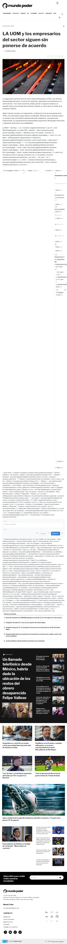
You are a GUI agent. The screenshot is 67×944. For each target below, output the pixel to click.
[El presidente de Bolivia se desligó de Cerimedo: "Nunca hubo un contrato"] (17, 833)
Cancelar (43, 533)
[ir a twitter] (5, 932)
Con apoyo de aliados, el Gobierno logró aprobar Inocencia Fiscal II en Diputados (43, 862)
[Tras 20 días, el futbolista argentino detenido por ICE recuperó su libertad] (17, 763)
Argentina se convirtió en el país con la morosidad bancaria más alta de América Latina (17, 745)
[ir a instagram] (15, 932)
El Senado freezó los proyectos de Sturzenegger (42, 658)
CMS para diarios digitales (57, 941)
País (54, 13)
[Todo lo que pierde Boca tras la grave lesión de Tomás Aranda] (50, 763)
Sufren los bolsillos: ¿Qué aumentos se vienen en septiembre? (43, 851)
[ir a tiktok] (20, 932)
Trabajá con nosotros (10, 927)
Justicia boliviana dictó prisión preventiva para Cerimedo (25, 641)
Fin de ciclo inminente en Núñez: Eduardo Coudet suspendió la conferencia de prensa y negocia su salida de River (43, 841)
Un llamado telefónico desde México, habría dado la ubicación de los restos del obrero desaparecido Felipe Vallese (17, 678)
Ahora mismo (7, 13)
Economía (33, 13)
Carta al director (8, 919)
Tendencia (48, 13)
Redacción (6, 917)
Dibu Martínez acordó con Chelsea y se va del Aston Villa (43, 679)
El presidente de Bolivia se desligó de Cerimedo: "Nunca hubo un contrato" (16, 846)
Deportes (16, 13)
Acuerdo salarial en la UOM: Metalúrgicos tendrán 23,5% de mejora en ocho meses (33, 617)
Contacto (6, 924)
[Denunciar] (56, 244)
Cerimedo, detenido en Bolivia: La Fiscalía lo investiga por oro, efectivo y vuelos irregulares (43, 700)
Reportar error (8, 922)
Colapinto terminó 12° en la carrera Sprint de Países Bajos (25, 622)
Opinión (22, 13)
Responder (59, 215)
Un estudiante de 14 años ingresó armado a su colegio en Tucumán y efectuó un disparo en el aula (43, 690)
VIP (28, 13)
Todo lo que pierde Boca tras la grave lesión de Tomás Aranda (47, 774)
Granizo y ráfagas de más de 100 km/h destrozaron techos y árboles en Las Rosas (43, 668)
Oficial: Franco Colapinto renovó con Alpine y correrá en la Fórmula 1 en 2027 (42, 711)
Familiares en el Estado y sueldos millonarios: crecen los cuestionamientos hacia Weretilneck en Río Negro (48, 746)
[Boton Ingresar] (57, 2)
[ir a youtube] (10, 932)
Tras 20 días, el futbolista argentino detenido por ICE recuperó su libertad (17, 775)
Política (41, 13)
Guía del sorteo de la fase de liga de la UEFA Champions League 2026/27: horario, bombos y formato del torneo (43, 830)
